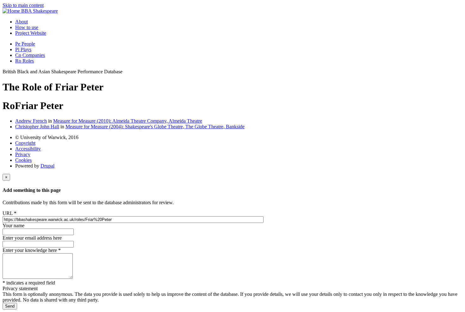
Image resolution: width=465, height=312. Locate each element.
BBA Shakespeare (39, 11)
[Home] (12, 11)
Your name (13, 225)
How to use (26, 27)
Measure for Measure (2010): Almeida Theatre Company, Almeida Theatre (127, 121)
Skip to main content (23, 5)
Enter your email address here (32, 238)
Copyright (25, 143)
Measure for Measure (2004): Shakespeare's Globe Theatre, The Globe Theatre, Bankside (155, 126)
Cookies (23, 160)
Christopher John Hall (37, 126)
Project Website (30, 33)
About (21, 21)
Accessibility (28, 148)
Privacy (22, 154)
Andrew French (31, 121)
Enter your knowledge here (32, 250)
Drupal (47, 165)
